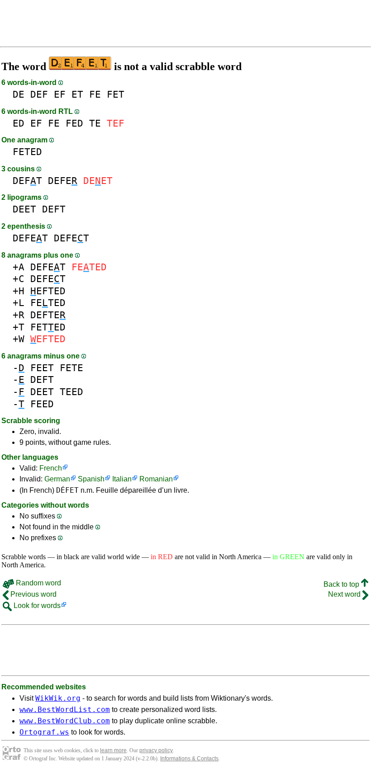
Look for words (36, 605)
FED (74, 123)
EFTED (48, 291)
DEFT (27, 180)
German (57, 479)
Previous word (33, 594)
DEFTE (48, 315)
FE (95, 94)
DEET (24, 209)
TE (95, 123)
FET (115, 94)
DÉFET (67, 490)
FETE (71, 367)
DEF (39, 94)
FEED (42, 404)
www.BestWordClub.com (64, 720)
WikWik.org (58, 698)
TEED (71, 391)
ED (18, 123)
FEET (42, 367)
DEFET (30, 238)
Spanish (91, 479)
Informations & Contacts (189, 758)
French (50, 468)
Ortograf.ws (44, 732)
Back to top (342, 584)
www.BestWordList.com (64, 709)
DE (18, 94)
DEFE (62, 180)
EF (60, 94)
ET (77, 94)
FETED (27, 151)
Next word (345, 594)
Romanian (156, 479)
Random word (37, 583)
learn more (113, 750)
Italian (122, 479)
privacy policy (156, 750)
